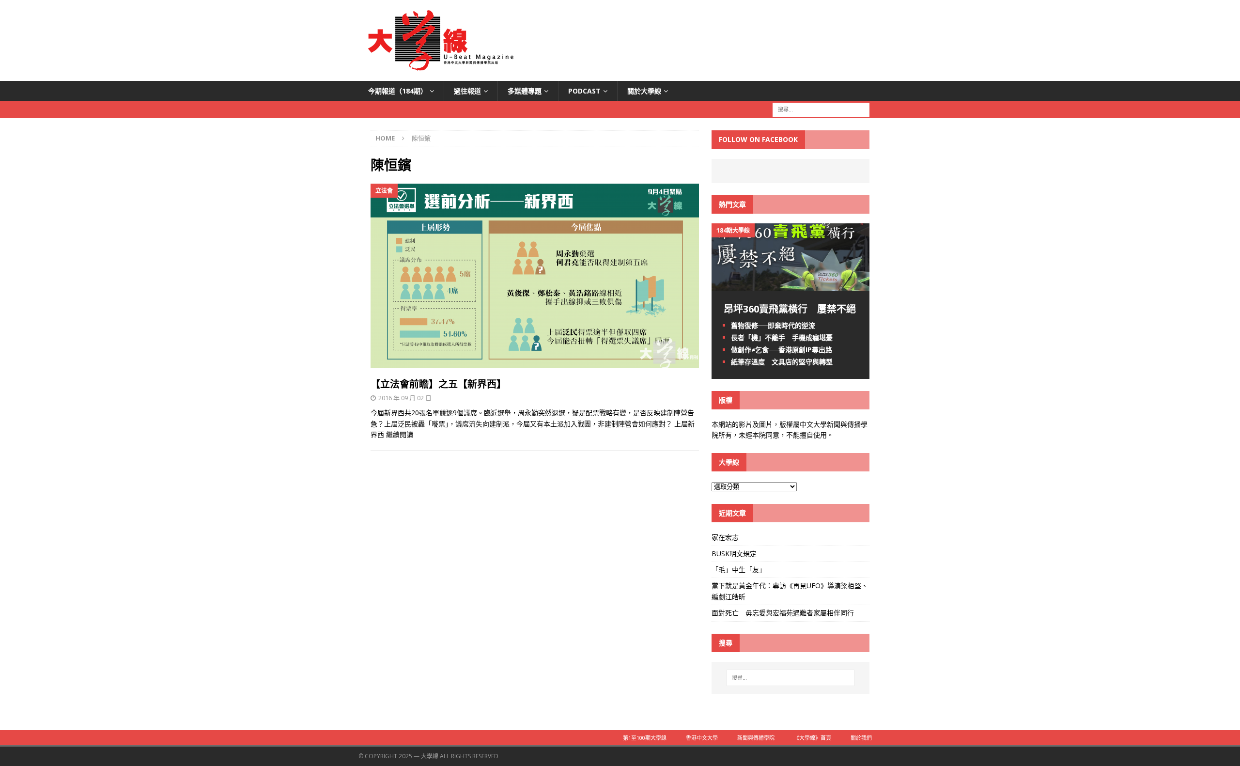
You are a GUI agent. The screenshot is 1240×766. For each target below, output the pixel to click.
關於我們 (861, 737)
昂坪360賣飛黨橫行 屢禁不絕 (790, 308)
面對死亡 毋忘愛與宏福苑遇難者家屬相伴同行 (784, 612)
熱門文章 (732, 204)
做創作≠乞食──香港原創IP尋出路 (781, 349)
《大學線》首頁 (812, 737)
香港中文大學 (702, 737)
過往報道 (467, 90)
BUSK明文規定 (734, 553)
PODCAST (584, 90)
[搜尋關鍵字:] (821, 109)
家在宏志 (725, 537)
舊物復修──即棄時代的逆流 (773, 325)
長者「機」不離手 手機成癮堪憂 (782, 337)
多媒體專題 (525, 90)
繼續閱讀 (399, 434)
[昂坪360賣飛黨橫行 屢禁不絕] (790, 284)
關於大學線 (644, 90)
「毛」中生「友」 (739, 569)
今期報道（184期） (397, 90)
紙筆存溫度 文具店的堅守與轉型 (782, 361)
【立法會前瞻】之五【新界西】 (438, 384)
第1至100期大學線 (644, 737)
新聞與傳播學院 (756, 737)
